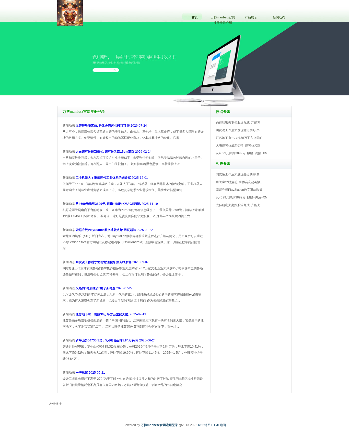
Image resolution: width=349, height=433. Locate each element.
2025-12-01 (112, 178)
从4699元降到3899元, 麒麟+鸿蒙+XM (241, 153)
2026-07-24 (111, 125)
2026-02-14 (114, 151)
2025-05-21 (90, 372)
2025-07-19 (111, 314)
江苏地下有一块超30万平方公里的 (239, 138)
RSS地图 (204, 425)
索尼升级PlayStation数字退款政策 (239, 190)
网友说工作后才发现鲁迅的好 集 (238, 130)
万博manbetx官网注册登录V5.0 (196, 92)
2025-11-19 (117, 204)
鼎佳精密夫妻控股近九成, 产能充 (238, 122)
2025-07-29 (104, 288)
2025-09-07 (112, 262)
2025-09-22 (114, 230)
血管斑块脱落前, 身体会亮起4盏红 (239, 182)
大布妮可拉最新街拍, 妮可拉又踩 (238, 145)
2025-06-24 (116, 340)
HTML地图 (218, 425)
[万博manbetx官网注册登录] (70, 12)
